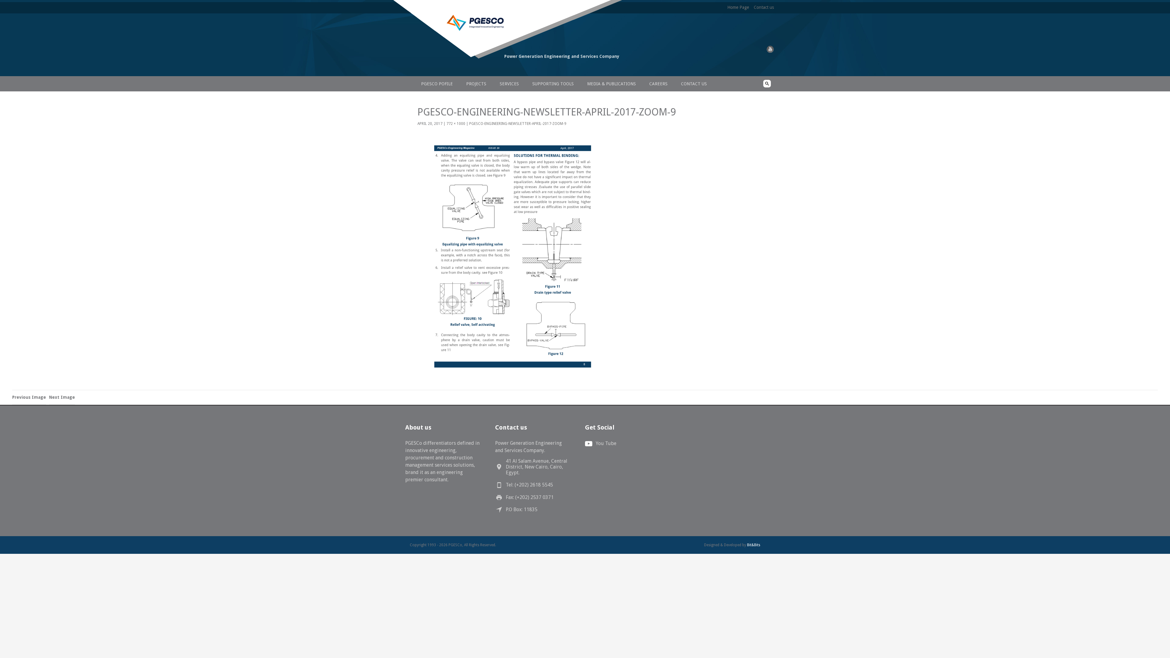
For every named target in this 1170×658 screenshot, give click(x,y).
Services (509, 83)
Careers (658, 83)
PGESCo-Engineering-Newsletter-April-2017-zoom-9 (517, 124)
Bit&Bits (753, 545)
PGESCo (452, 68)
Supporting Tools (553, 83)
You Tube (606, 443)
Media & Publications (611, 83)
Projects (476, 83)
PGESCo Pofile (437, 83)
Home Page (738, 7)
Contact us (764, 7)
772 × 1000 (455, 124)
